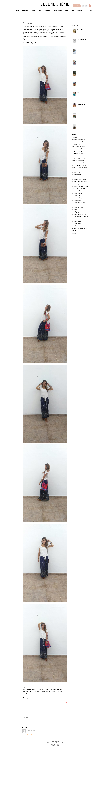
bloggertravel (80, 167)
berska (74, 165)
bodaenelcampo (76, 177)
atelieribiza (75, 156)
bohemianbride (76, 202)
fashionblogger (41, 689)
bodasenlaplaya (76, 188)
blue (85, 167)
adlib (85, 139)
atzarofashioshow (80, 158)
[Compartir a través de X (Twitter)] (27, 698)
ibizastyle (31, 691)
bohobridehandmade (77, 216)
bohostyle (53, 689)
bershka (82, 163)
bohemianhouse (76, 205)
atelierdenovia (79, 151)
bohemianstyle (52, 691)
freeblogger (25, 691)
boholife (80, 223)
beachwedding (76, 163)
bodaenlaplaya (82, 179)
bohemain (74, 191)
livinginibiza (59, 689)
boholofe (80, 228)
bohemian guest (76, 195)
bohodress (74, 221)
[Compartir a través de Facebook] (23, 698)
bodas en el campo (82, 181)
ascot (84, 149)
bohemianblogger (76, 200)
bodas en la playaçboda (78, 184)
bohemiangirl (60, 691)
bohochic (74, 219)
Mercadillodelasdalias (77, 139)
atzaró (73, 160)
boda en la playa (76, 172)
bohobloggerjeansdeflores (78, 212)
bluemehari (80, 170)
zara (24, 689)
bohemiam (80, 191)
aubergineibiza (80, 160)
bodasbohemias (76, 186)
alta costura (75, 149)
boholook (86, 228)
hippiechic (48, 689)
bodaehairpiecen (76, 174)
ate (87, 149)
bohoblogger (28, 689)
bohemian (74, 193)
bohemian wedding (77, 198)
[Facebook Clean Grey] (83, 6)
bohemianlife (84, 205)
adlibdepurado (76, 142)
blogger (39, 691)
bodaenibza (75, 179)
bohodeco (80, 219)
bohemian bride (82, 193)
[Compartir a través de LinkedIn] (30, 698)
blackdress (79, 165)
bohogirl (43, 691)
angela (80, 149)
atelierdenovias (76, 153)
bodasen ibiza (84, 186)
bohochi (86, 216)
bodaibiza (74, 181)
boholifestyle (75, 226)
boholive (81, 226)
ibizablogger (34, 689)
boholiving (74, 228)
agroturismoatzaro (76, 146)
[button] (90, 5)
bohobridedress (82, 214)
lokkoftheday (26, 693)
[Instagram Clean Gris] (86, 6)
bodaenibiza (84, 177)
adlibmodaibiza (76, 144)
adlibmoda (83, 142)
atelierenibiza (84, 153)
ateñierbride (82, 156)
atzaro (73, 158)
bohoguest (74, 223)
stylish (35, 691)
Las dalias (74, 137)
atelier (73, 151)
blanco (84, 165)
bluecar (74, 170)
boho (47, 691)
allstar (83, 146)
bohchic (83, 188)
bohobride (74, 214)
